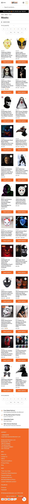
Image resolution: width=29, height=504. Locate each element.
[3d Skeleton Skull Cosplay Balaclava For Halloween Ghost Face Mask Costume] (7, 102)
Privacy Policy (5, 463)
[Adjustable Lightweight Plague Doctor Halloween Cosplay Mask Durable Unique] (22, 370)
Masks (6, 14)
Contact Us (4, 456)
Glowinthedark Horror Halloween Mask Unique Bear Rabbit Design (22, 294)
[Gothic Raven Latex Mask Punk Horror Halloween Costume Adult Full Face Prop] (22, 131)
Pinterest (3, 487)
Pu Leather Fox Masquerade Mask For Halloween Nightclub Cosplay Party (21, 323)
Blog (2, 465)
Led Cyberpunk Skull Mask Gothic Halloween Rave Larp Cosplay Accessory (7, 142)
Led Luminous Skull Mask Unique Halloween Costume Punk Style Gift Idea (21, 233)
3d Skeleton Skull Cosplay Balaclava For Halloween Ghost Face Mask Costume (7, 114)
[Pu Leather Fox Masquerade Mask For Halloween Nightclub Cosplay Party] (22, 311)
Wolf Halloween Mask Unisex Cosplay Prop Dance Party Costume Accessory (22, 171)
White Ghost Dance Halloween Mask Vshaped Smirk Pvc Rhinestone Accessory (6, 323)
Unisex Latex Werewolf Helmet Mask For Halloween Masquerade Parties (21, 55)
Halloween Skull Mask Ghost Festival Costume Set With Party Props (21, 262)
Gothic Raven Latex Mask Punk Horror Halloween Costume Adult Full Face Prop (21, 142)
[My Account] (23, 3)
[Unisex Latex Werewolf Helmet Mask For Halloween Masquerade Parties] (22, 43)
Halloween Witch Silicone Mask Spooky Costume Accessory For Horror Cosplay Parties (7, 84)
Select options (7, 61)
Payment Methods (6, 475)
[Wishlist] (11, 39)
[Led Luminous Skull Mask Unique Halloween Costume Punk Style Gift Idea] (22, 222)
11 (14, 32)
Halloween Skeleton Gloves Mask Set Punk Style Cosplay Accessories (6, 382)
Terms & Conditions (6, 461)
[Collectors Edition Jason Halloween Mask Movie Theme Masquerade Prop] (7, 43)
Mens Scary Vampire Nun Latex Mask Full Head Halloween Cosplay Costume (21, 114)
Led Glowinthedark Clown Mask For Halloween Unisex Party (21, 353)
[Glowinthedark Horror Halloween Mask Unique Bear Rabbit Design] (22, 283)
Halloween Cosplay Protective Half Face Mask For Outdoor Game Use (7, 294)
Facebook (4, 489)
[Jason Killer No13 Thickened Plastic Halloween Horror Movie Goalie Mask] (22, 190)
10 (10, 32)
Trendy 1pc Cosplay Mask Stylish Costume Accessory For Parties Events (7, 353)
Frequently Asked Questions (9, 473)
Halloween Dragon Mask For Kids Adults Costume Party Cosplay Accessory (22, 83)
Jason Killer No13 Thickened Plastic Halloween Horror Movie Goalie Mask (21, 202)
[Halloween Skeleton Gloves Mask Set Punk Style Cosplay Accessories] (7, 370)
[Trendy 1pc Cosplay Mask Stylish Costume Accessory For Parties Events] (7, 342)
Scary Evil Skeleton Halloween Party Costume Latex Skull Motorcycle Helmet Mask (7, 172)
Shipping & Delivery (6, 477)
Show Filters (6, 22)
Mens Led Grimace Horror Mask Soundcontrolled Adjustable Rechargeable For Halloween (6, 203)
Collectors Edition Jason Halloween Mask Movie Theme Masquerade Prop (6, 55)
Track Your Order (6, 471)
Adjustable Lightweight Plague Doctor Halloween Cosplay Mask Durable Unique (21, 382)
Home (2, 14)
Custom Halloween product (8, 481)
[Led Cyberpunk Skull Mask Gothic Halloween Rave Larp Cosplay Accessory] (7, 131)
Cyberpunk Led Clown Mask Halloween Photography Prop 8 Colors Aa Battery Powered (6, 263)
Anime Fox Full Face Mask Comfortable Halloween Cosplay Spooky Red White (7, 233)
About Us (3, 454)
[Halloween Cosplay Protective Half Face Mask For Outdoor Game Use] (7, 283)
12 (18, 32)
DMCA (3, 458)
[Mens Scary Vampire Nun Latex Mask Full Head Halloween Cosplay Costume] (22, 102)
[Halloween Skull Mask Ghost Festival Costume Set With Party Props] (22, 251)
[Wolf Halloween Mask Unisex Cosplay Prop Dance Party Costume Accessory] (22, 160)
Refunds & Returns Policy (8, 479)
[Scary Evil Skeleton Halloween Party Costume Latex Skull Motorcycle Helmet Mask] (7, 160)
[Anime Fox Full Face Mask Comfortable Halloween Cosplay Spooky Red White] (7, 222)
